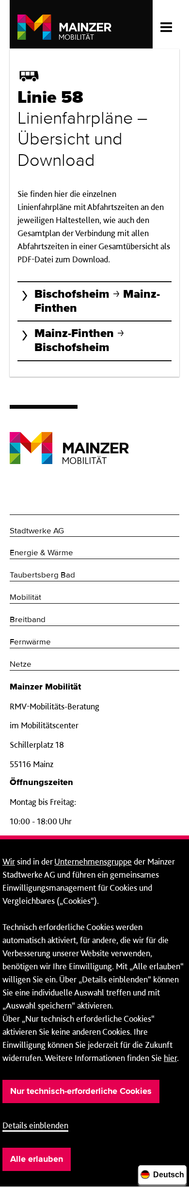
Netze (21, 664)
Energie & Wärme (41, 553)
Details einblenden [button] (35, 1125)
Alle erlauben (36, 1159)
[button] (94, 301)
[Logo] (69, 440)
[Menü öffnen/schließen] (166, 24)
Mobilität (25, 598)
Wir (8, 861)
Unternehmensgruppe (93, 861)
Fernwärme (30, 642)
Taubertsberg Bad (42, 575)
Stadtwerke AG (37, 531)
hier (170, 1058)
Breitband (28, 620)
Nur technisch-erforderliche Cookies (81, 1091)
